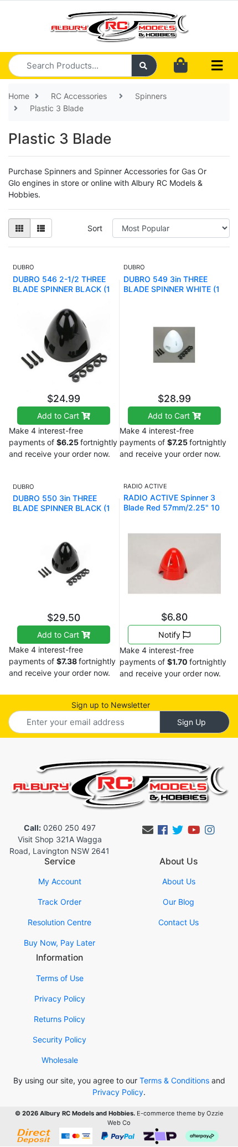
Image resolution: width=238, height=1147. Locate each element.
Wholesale (60, 1060)
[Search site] (144, 65)
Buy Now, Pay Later (59, 942)
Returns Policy (59, 1019)
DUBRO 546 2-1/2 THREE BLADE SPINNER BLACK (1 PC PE (61, 289)
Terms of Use (60, 978)
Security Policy (59, 1039)
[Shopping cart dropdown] (181, 66)
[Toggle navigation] (217, 66)
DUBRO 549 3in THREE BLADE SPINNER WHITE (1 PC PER (171, 289)
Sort (94, 228)
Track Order (59, 901)
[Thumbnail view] (19, 228)
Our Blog (178, 901)
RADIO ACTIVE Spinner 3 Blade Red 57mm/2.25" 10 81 (171, 507)
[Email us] (147, 830)
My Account (59, 881)
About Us (178, 881)
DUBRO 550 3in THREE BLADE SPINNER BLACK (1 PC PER (61, 508)
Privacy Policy (59, 998)
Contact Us (178, 922)
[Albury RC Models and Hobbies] (119, 25)
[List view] (41, 228)
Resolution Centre (59, 922)
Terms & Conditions (174, 1080)
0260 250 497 (60, 827)
